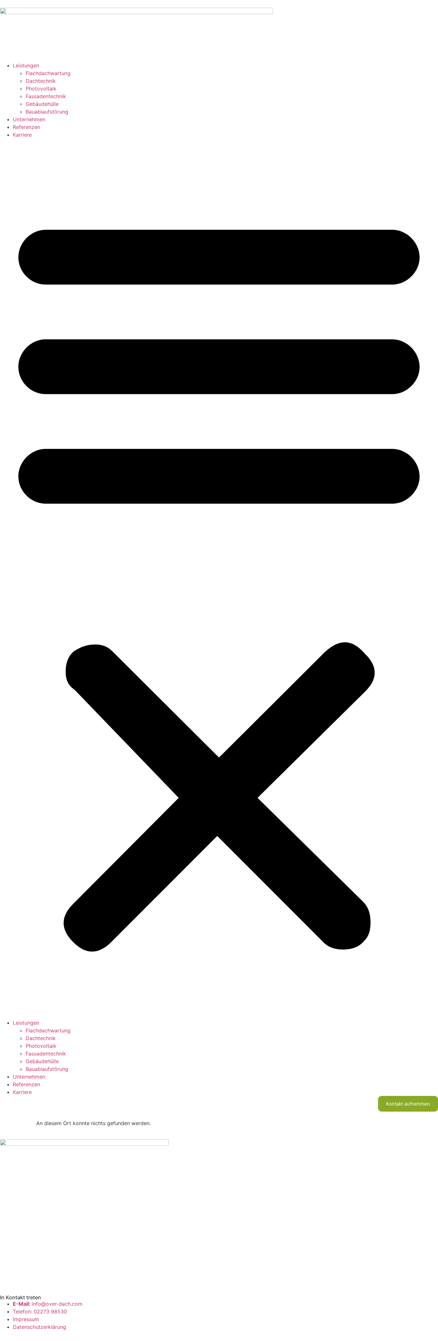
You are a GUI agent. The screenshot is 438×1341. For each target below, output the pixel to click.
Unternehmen (29, 119)
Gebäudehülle (42, 104)
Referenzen (26, 127)
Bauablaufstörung (47, 111)
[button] (219, 579)
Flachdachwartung (48, 73)
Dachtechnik (41, 81)
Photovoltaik (41, 88)
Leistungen (26, 65)
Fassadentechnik (46, 96)
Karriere (22, 135)
